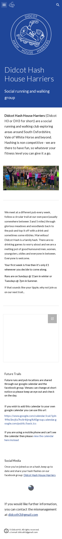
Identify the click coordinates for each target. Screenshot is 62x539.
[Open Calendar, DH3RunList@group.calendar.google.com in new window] (52, 318)
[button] (4, 5)
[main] (31, 74)
